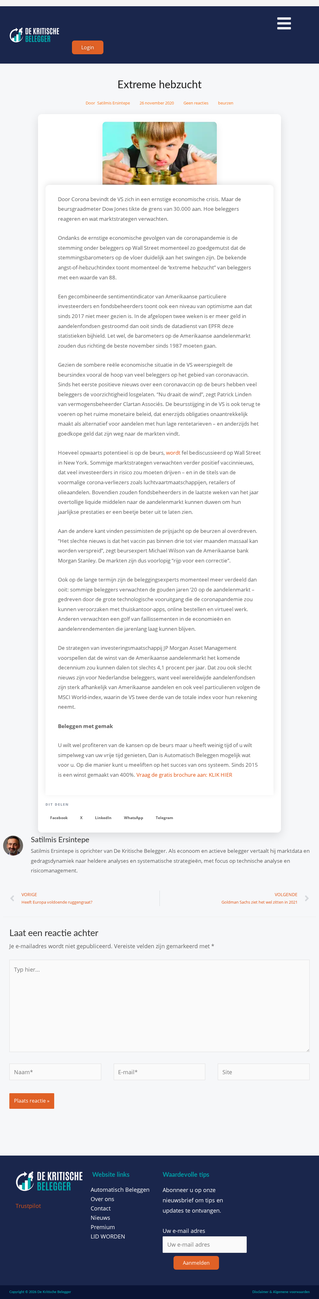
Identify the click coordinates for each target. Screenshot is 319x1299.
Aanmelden (196, 1262)
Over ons (102, 1199)
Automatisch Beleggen (120, 1189)
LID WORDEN (108, 1236)
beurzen (225, 103)
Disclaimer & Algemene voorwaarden (281, 1292)
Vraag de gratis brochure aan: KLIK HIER (184, 774)
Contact (101, 1208)
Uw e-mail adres (184, 1230)
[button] (58, 818)
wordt (173, 452)
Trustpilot (28, 1206)
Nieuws (100, 1217)
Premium (103, 1227)
